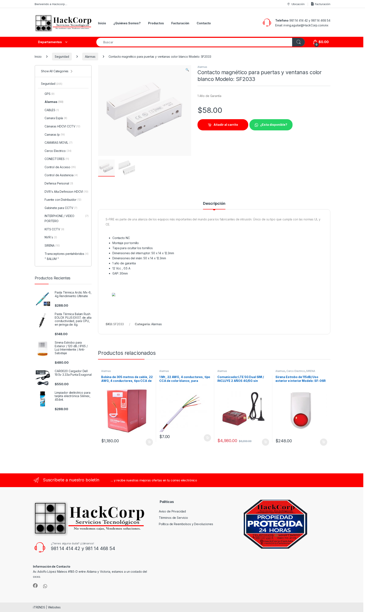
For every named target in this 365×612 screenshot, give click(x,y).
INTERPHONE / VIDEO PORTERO (67, 218)
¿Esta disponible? (273, 124)
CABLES (52, 110)
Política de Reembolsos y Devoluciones (186, 524)
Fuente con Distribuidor (63, 199)
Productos (156, 23)
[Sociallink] (35, 585)
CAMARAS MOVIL (58, 142)
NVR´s (51, 237)
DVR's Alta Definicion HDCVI (66, 191)
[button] (187, 69)
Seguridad (62, 56)
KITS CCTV (54, 229)
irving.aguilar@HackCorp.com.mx (305, 25)
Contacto (204, 23)
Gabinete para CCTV (61, 208)
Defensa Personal (59, 183)
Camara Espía (56, 118)
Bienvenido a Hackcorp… (51, 4)
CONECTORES (57, 159)
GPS (49, 94)
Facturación (322, 4)
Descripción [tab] (214, 204)
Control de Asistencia (61, 175)
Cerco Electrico (295, 371)
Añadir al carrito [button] (148, 442)
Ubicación (298, 4)
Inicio (102, 23)
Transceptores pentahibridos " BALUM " (67, 256)
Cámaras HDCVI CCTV (62, 126)
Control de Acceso (60, 167)
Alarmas (90, 56)
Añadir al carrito (226, 124)
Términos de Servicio (173, 517)
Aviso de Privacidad (172, 511)
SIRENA (310, 371)
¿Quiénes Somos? (127, 23)
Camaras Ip (55, 134)
